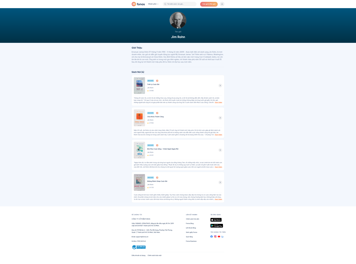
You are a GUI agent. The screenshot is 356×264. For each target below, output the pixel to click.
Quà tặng (189, 237)
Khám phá (152, 4)
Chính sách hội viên (192, 219)
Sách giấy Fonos (191, 232)
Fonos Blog (190, 223)
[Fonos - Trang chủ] (138, 4)
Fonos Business (191, 241)
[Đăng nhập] (222, 4)
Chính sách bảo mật (154, 255)
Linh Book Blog (191, 228)
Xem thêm (218, 102)
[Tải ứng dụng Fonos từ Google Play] (216, 226)
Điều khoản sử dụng (138, 255)
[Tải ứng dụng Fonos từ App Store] (216, 220)
